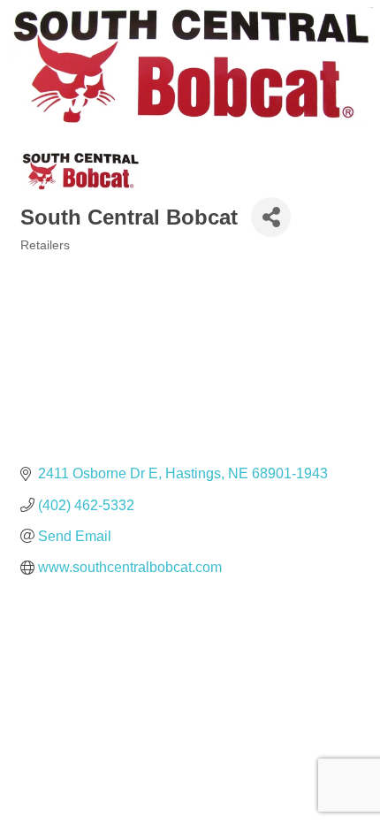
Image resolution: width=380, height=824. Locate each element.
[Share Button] (271, 217)
